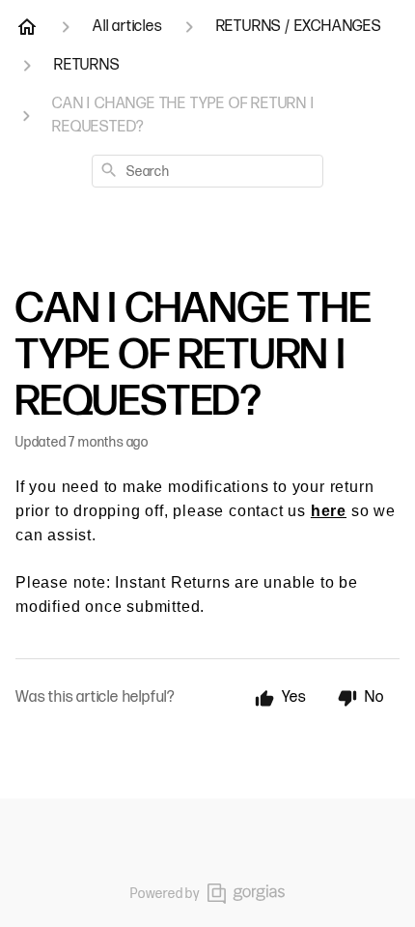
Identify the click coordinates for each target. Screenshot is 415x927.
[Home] (27, 27)
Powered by (165, 893)
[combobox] (207, 171)
